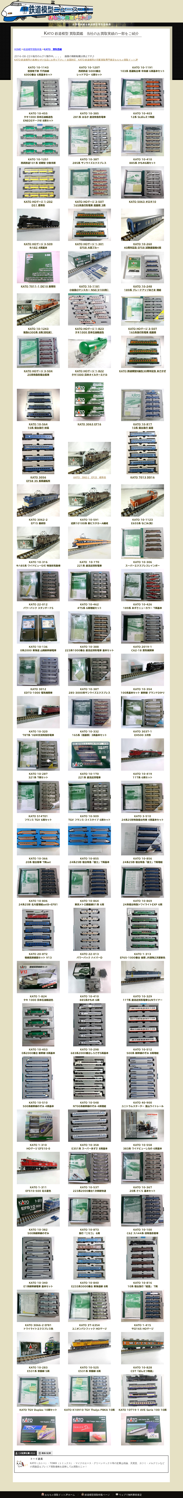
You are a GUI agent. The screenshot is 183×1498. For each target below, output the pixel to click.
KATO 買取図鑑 (53, 49)
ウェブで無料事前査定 (130, 1495)
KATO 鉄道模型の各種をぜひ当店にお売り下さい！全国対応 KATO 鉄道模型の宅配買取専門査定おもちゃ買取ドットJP (76, 60)
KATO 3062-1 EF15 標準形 (89, 477)
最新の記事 (46, 1453)
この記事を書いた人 (26, 1453)
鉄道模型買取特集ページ (97, 1495)
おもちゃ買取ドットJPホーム (60, 1495)
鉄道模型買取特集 (32, 49)
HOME (17, 49)
